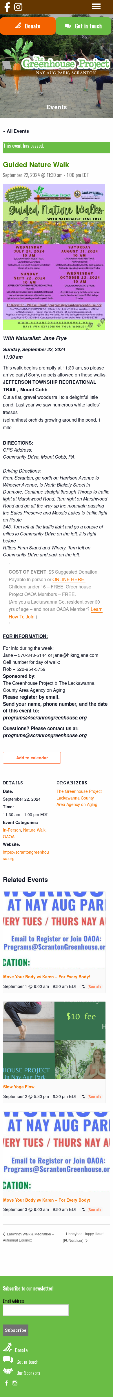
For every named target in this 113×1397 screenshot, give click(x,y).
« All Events (16, 131)
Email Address (14, 1301)
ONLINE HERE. (68, 579)
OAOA (8, 836)
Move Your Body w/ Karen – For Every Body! (46, 976)
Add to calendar (32, 758)
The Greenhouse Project (79, 791)
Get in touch (88, 26)
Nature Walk (34, 830)
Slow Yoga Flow (18, 1087)
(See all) (94, 986)
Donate (32, 26)
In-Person (12, 830)
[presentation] (54, 930)
